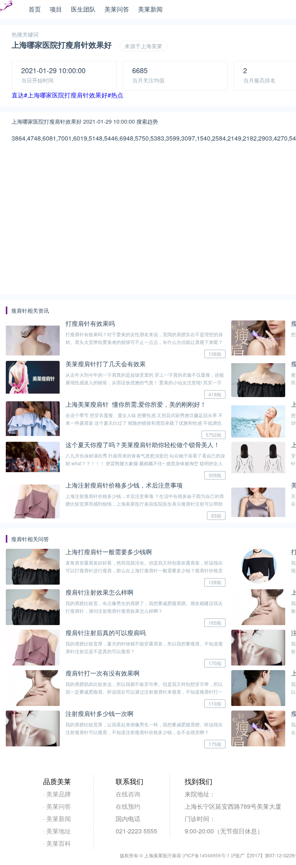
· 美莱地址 (57, 830)
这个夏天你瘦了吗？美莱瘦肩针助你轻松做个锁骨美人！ (143, 444)
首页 (35, 9)
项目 (56, 9)
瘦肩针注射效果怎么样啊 (99, 592)
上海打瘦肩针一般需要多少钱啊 (109, 551)
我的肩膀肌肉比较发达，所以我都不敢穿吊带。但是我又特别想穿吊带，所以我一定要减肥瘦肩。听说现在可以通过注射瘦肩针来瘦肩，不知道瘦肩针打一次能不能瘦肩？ (144, 691)
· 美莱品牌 (57, 794)
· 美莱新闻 (57, 818)
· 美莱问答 (57, 806)
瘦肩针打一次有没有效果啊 (103, 673)
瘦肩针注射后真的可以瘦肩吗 (106, 632)
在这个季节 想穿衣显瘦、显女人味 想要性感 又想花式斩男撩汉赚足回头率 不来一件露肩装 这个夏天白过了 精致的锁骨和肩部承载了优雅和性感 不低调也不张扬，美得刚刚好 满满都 (144, 423)
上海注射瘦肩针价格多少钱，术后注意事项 (124, 485)
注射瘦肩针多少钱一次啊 (99, 713)
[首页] (6, 9)
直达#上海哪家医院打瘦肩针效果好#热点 (67, 95)
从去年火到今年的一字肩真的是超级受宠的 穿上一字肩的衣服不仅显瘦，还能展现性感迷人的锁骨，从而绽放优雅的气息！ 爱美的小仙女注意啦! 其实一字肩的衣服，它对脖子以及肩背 (145, 382)
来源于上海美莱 (143, 46)
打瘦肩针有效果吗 (90, 323)
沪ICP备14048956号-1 (206, 855)
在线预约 (128, 806)
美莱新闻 (150, 9)
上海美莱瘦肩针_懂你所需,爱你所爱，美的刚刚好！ (136, 404)
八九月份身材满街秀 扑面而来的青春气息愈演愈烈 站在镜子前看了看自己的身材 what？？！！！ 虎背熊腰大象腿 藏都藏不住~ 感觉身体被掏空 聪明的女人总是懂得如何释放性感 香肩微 (145, 463)
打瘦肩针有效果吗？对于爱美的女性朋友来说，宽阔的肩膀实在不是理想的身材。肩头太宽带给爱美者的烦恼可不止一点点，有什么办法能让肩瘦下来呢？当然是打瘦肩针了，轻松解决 (144, 342)
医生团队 (83, 9)
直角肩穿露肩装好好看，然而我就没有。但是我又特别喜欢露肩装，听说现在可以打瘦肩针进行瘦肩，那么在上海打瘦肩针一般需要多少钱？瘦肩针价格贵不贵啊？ (144, 570)
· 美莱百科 (57, 843)
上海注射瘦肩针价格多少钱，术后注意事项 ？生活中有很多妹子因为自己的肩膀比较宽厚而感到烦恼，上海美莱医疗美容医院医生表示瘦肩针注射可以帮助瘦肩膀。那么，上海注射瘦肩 (145, 504)
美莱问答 (116, 9)
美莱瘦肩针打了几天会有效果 (106, 363)
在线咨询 (128, 794)
